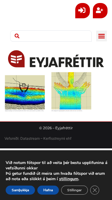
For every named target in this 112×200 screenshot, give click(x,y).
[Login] (82, 10)
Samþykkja (20, 190)
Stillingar (74, 190)
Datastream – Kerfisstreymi (42, 138)
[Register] (100, 10)
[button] (101, 36)
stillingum (68, 179)
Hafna (48, 190)
